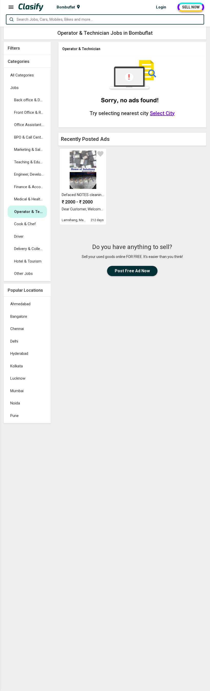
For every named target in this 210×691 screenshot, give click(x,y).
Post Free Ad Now (132, 270)
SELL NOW (191, 7)
